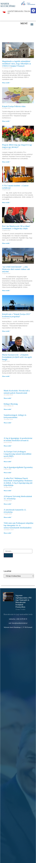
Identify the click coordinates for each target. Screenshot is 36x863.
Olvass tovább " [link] (6, 82)
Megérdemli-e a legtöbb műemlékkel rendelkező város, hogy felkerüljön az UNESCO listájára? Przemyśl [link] (16, 63)
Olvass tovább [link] (20, 609)
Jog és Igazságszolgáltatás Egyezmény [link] (18, 467)
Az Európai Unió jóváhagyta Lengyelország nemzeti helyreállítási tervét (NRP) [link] (17, 454)
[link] (33, 10)
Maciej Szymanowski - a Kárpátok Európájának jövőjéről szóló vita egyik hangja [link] (17, 357)
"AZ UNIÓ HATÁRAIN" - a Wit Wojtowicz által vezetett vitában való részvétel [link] (16, 269)
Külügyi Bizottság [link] (11, 404)
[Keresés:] (18, 551)
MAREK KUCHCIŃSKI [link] (8, 4)
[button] (32, 24)
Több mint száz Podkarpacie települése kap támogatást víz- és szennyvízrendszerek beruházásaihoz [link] (18, 525)
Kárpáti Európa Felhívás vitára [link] (13, 106)
